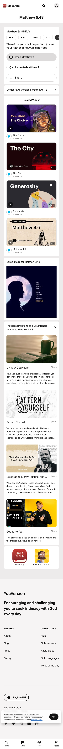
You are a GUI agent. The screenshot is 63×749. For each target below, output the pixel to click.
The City (20, 173)
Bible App (19, 564)
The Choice (21, 135)
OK (53, 716)
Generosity (21, 211)
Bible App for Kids (42, 564)
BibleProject (18, 138)
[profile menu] (54, 6)
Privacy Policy (36, 719)
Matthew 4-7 (22, 249)
